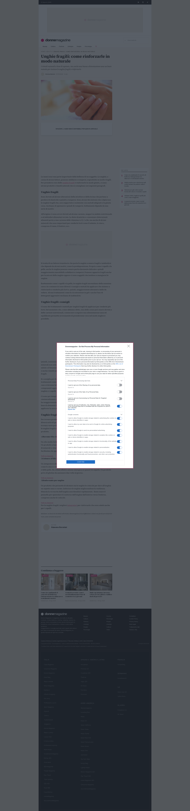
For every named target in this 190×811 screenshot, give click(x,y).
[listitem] (95, 381)
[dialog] (95, 405)
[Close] (129, 347)
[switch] (119, 385)
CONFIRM (80, 462)
